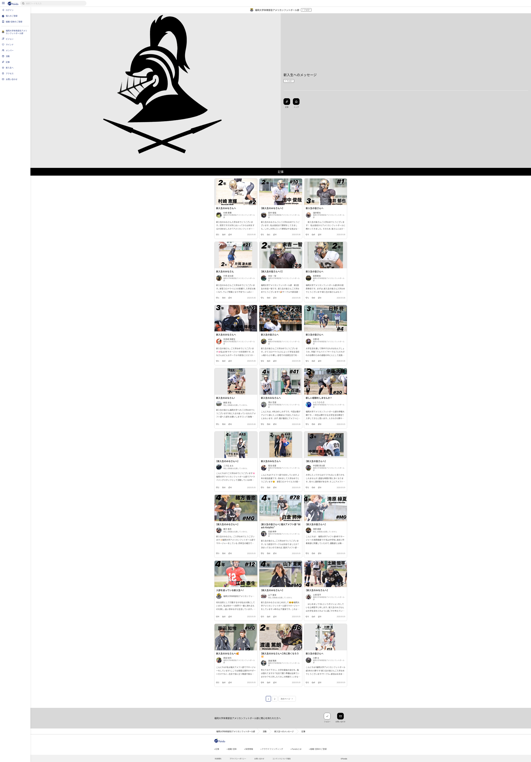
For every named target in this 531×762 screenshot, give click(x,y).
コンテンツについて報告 (281, 758)
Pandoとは (296, 748)
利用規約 (217, 758)
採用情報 (249, 748)
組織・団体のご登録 (318, 748)
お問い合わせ (259, 758)
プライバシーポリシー (237, 758)
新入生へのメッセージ (284, 731)
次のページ (286, 698)
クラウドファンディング (272, 748)
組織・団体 (232, 748)
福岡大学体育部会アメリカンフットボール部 (235, 731)
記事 (217, 748)
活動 (265, 731)
